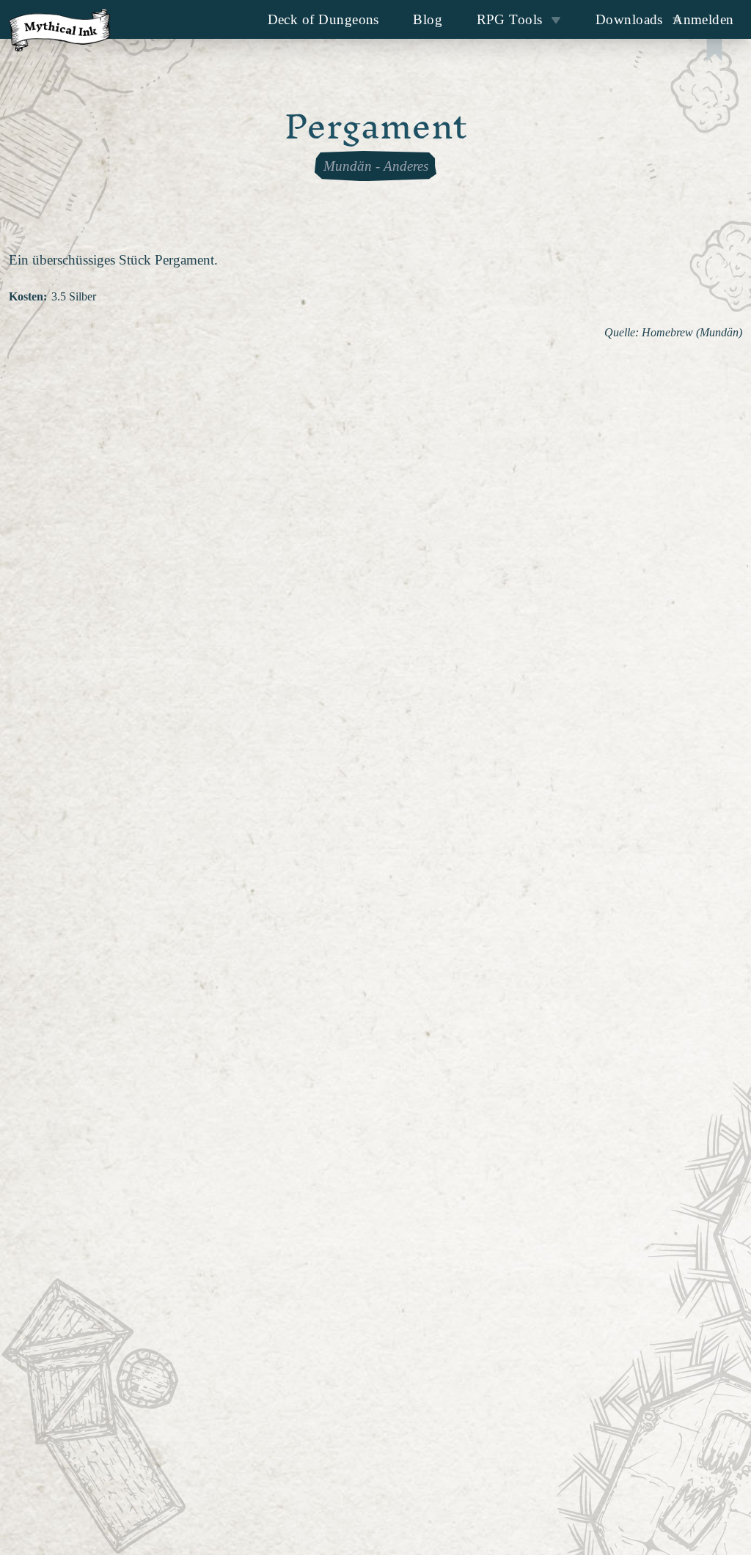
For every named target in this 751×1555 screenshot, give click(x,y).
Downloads (629, 19)
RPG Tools (510, 19)
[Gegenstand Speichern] (714, 52)
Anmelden (703, 19)
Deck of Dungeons (323, 19)
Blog (427, 19)
